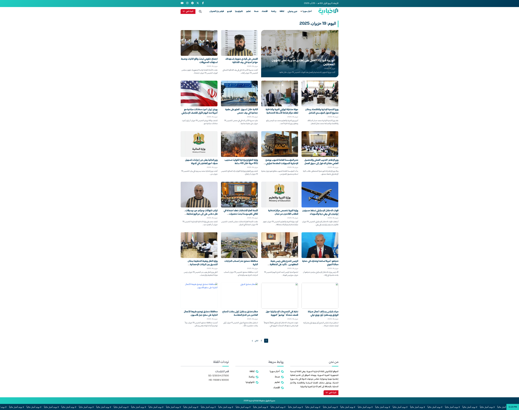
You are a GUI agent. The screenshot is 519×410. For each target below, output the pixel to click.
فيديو (229, 11)
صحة (256, 11)
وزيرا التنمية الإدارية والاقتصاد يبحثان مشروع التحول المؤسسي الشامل (321, 111)
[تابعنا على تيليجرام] (192, 3)
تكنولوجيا (239, 11)
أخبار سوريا (307, 11)
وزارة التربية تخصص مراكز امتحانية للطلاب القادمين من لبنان (283, 212)
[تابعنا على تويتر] (197, 3)
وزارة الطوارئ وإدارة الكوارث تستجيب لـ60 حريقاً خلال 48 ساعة (241, 162)
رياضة (273, 11)
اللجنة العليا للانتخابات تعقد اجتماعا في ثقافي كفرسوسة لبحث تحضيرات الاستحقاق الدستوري (241, 214)
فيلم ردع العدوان (216, 11)
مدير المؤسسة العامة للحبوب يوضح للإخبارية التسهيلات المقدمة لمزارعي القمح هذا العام (281, 164)
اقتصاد (265, 11)
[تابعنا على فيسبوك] (202, 3)
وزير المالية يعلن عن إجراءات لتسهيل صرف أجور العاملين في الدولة (201, 162)
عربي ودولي (292, 11)
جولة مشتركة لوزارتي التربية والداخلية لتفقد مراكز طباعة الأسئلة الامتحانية (282, 111)
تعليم (248, 11)
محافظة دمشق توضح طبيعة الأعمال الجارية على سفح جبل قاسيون (201, 313)
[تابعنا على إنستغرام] (187, 3)
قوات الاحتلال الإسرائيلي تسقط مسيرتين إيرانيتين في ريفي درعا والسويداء (320, 212)
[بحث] (200, 11)
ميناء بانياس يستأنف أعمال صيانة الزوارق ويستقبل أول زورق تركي (323, 313)
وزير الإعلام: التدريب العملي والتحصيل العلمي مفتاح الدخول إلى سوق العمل (321, 162)
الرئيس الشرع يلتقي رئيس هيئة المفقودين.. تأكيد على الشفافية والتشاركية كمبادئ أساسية (284, 265)
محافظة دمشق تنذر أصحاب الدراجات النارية (241, 263)
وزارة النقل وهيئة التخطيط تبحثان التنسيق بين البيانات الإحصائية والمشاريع (203, 265)
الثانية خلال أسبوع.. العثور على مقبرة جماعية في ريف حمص (241, 111)
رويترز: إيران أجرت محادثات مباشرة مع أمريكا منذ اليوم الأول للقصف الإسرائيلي (199, 111)
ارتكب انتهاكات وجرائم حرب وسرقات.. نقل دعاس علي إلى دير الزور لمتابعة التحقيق (201, 214)
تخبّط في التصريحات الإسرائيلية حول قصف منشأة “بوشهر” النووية (282, 313)
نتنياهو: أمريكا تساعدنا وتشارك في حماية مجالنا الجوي (320, 263)
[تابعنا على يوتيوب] (182, 3)
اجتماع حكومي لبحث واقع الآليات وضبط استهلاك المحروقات (199, 60)
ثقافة (282, 11)
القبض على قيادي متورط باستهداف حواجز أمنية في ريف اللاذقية (241, 60)
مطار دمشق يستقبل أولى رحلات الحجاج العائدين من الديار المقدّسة (240, 313)
